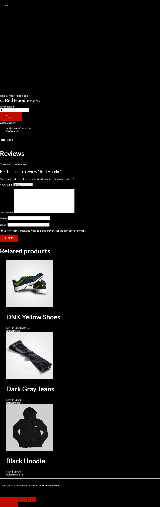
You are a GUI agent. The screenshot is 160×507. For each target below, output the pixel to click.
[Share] (13, 499)
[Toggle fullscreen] (22, 499)
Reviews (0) (12, 131)
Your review (7, 212)
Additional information (18, 128)
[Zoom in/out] (32, 499)
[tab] (50, 128)
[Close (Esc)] (4, 499)
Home (3, 95)
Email (4, 224)
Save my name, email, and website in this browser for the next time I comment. (45, 230)
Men (11, 95)
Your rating (6, 184)
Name (4, 218)
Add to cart (11, 116)
